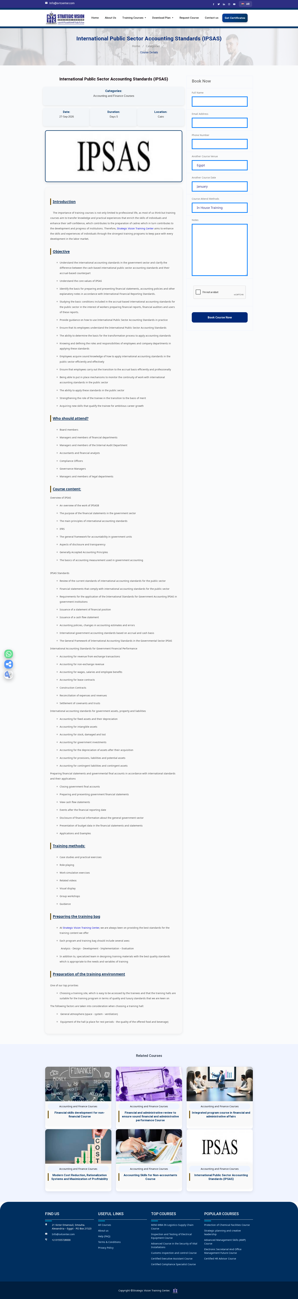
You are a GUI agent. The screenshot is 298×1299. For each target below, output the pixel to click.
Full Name (197, 92)
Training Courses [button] (133, 18)
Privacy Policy (105, 1247)
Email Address (200, 113)
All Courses (104, 1225)
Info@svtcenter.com (61, 3)
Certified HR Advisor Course (220, 1258)
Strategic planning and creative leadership (222, 1232)
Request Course (189, 18)
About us (103, 1230)
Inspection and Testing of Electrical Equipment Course (171, 1236)
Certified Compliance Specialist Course (173, 1264)
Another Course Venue (205, 156)
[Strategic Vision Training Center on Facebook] (214, 4)
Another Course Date (204, 177)
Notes (195, 220)
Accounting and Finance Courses (113, 95)
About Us (110, 18)
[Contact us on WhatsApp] (8, 654)
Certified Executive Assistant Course (171, 1258)
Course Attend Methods (205, 198)
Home (95, 18)
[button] (8, 664)
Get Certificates (235, 18)
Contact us (211, 18)
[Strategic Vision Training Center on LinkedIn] (224, 4)
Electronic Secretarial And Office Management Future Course (222, 1251)
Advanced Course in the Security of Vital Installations (174, 1245)
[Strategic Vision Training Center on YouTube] (234, 4)
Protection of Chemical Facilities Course (227, 1225)
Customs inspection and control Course (174, 1252)
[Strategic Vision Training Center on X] (219, 4)
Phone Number (200, 135)
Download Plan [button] (161, 18)
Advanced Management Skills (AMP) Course (225, 1241)
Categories (153, 46)
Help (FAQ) (104, 1236)
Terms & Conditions (109, 1242)
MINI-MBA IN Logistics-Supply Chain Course (172, 1226)
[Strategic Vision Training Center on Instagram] (229, 4)
